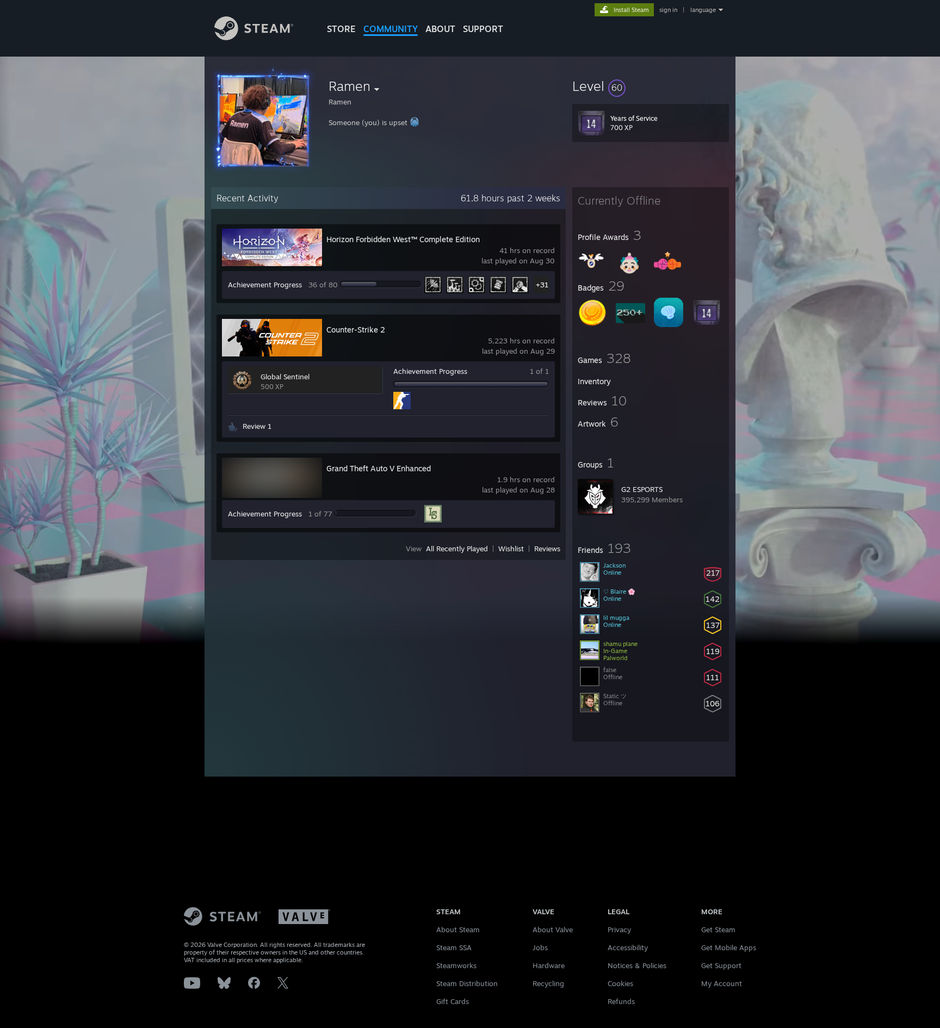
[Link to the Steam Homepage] (253, 37)
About (440, 28)
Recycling (548, 983)
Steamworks (456, 965)
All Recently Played (457, 548)
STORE (341, 28)
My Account (721, 983)
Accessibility (628, 947)
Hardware (549, 965)
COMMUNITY (390, 28)
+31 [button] (542, 284)
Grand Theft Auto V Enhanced (378, 468)
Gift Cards (452, 1001)
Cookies (620, 983)
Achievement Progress (265, 284)
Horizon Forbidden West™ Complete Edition (403, 239)
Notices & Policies (637, 965)
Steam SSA (454, 947)
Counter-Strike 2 (355, 329)
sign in (668, 10)
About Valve (553, 929)
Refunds (621, 1001)
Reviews (547, 548)
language (703, 10)
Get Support (721, 965)
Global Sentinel (285, 376)
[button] (650, 86)
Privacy (619, 929)
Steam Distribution (467, 983)
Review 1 (257, 426)
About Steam (458, 929)
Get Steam (718, 929)
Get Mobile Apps (728, 947)
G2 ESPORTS (642, 489)
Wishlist (511, 548)
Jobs (540, 947)
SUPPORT (483, 28)
